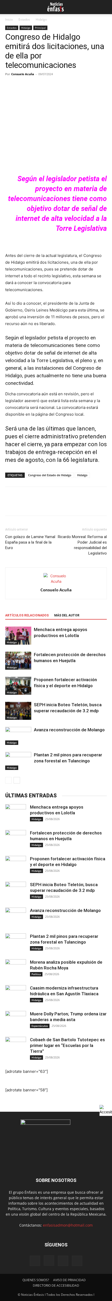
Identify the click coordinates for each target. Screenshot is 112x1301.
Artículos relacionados (27, 615)
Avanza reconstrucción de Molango (69, 729)
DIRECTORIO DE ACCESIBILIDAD (56, 1285)
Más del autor (66, 615)
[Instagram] (49, 1260)
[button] (8, 7)
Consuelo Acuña (22, 74)
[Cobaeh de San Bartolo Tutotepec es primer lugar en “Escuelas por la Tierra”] (15, 1047)
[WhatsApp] (46, 505)
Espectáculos (40, 1026)
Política (36, 974)
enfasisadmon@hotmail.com (68, 1225)
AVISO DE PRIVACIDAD (69, 1280)
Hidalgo (41, 19)
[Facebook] (10, 505)
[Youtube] (77, 1261)
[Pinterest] (34, 505)
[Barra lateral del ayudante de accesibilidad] (105, 1109)
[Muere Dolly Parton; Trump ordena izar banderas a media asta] (15, 1021)
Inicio (9, 19)
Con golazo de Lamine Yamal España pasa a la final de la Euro (30, 542)
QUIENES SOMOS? (35, 1280)
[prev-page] (8, 780)
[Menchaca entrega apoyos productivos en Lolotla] (18, 636)
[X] (22, 505)
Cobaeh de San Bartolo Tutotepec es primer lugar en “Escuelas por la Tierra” (67, 1045)
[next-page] (17, 780)
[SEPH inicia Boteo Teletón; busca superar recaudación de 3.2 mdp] (18, 711)
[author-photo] (56, 581)
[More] (58, 505)
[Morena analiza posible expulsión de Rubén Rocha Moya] (15, 969)
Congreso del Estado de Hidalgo (49, 475)
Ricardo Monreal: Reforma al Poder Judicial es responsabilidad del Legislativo (82, 545)
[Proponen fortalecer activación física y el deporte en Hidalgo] (18, 686)
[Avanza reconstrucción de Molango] (18, 736)
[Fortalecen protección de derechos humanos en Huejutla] (18, 661)
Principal (40, 28)
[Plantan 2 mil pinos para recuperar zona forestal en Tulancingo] (18, 761)
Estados (24, 19)
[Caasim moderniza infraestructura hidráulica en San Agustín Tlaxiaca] (15, 995)
